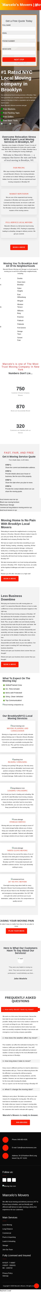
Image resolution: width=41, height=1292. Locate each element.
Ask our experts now (9, 1083)
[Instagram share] (9, 1180)
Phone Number (8, 41)
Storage (5, 1245)
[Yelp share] (14, 1180)
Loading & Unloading (8, 506)
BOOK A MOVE (19, 247)
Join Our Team (7, 1249)
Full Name (6, 25)
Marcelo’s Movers (15, 1195)
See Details (5, 509)
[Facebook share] (4, 1180)
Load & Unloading (8, 1241)
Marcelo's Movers (20, 1286)
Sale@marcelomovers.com (26, 1147)
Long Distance (7, 1229)
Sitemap (5, 1276)
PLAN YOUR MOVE (16, 931)
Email (4, 33)
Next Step (19, 59)
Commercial (6, 1233)
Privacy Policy (7, 1273)
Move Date (6, 49)
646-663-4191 (22, 1139)
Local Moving (7, 1225)
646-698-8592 (21, 1122)
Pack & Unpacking (9, 1237)
